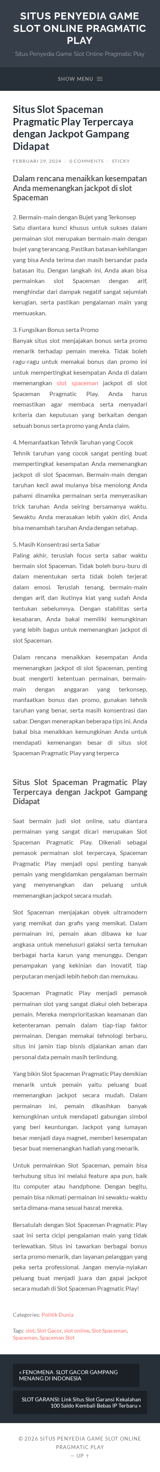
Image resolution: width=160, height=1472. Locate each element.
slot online (76, 1331)
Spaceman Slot (57, 1338)
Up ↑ (83, 1456)
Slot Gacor (49, 1331)
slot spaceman (77, 382)
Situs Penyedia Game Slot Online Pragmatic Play (79, 28)
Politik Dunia (57, 1315)
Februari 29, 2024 (37, 161)
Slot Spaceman (109, 1331)
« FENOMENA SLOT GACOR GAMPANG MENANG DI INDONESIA (68, 1375)
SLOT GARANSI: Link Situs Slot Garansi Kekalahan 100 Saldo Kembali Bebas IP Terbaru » (81, 1402)
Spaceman (25, 1338)
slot (30, 1331)
